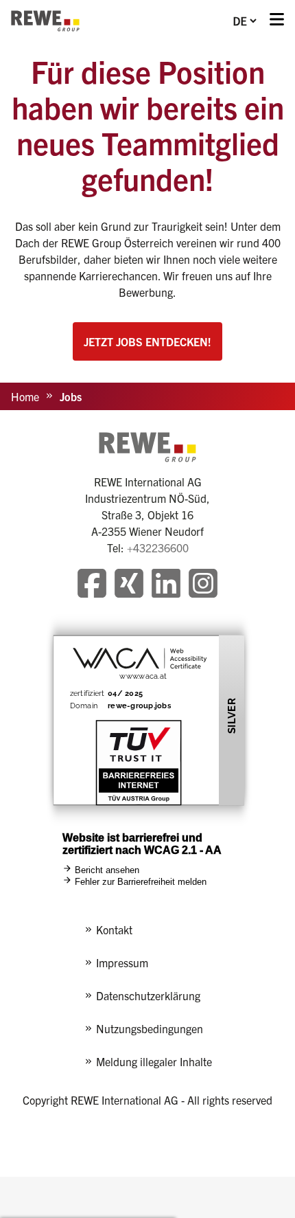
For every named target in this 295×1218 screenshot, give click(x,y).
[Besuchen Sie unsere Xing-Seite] (129, 585)
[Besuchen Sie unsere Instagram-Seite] (203, 585)
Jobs (71, 396)
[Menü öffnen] (277, 20)
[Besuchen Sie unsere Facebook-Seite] (92, 585)
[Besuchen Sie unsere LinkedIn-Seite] (166, 585)
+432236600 (158, 547)
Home (25, 396)
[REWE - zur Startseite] (45, 21)
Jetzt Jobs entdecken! (147, 341)
